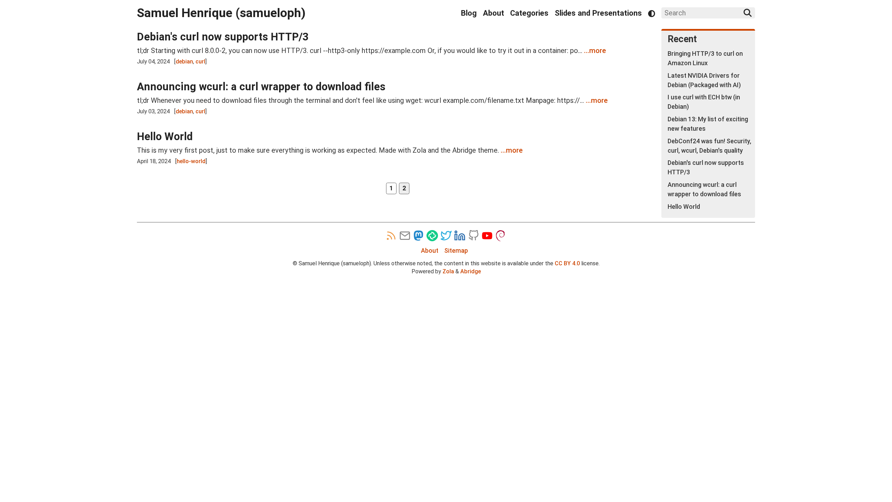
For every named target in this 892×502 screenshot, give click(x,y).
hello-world (191, 161)
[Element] (432, 235)
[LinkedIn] (459, 235)
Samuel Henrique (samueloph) (221, 13)
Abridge (470, 271)
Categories (529, 13)
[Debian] (501, 235)
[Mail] (404, 235)
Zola (448, 271)
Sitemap (456, 250)
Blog (469, 13)
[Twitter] (446, 235)
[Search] (748, 13)
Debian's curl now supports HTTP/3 (222, 37)
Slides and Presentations (598, 13)
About (493, 13)
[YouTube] (487, 235)
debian (184, 61)
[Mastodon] (418, 235)
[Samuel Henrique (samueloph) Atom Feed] (391, 235)
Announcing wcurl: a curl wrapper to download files (261, 87)
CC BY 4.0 (567, 263)
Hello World (165, 136)
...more (595, 50)
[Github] (473, 235)
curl (200, 61)
